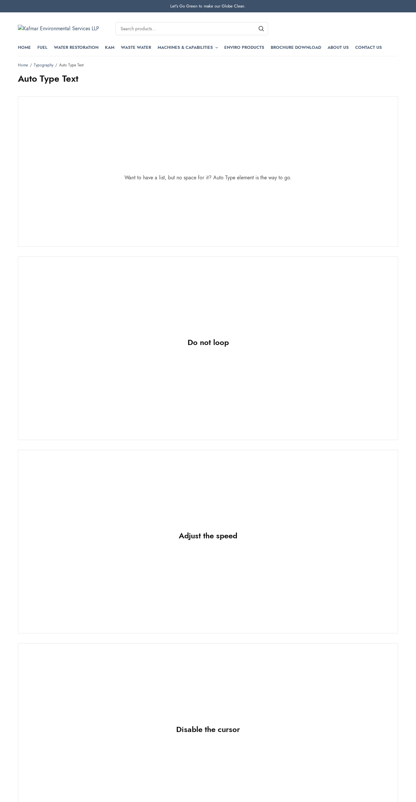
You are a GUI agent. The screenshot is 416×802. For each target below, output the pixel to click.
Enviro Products (244, 47)
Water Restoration (76, 47)
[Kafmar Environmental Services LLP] (58, 29)
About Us (338, 47)
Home (24, 47)
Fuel (42, 47)
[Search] (261, 28)
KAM (109, 47)
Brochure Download (296, 47)
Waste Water (136, 47)
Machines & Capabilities (185, 47)
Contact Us (368, 47)
